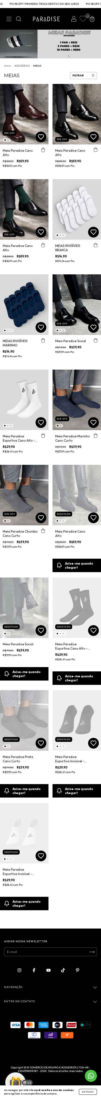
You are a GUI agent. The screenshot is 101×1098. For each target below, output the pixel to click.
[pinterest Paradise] (77, 970)
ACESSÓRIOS (22, 66)
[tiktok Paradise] (63, 970)
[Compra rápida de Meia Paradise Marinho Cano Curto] (95, 435)
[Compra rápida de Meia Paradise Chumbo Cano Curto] (43, 530)
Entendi (88, 1091)
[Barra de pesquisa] (18, 19)
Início (7, 66)
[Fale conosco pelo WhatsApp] (91, 1076)
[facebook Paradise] (34, 970)
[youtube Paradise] (49, 970)
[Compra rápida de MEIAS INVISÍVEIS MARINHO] (43, 340)
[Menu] (9, 19)
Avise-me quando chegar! (79, 565)
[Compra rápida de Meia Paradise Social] (95, 340)
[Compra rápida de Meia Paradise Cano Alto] (43, 149)
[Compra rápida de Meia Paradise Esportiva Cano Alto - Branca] (43, 435)
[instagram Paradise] (20, 970)
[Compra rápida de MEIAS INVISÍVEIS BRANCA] (95, 245)
